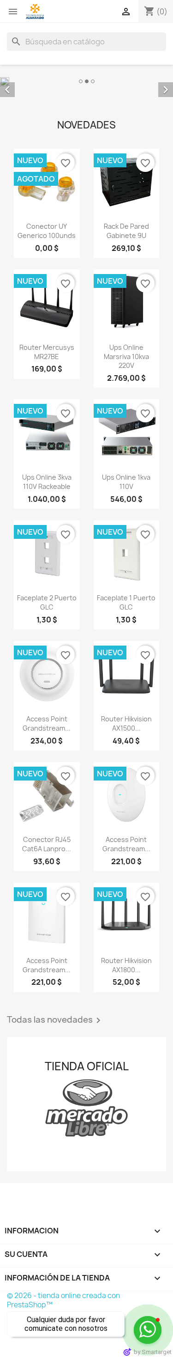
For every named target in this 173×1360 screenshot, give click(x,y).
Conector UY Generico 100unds (47, 231)
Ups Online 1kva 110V (126, 482)
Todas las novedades (55, 1020)
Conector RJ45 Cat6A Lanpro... (46, 844)
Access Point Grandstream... (47, 723)
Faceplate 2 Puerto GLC (47, 602)
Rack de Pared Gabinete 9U (126, 231)
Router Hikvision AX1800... (126, 965)
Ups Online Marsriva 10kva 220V (126, 356)
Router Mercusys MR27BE (46, 352)
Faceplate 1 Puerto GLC (126, 602)
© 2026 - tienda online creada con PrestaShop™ (63, 1300)
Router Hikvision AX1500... (126, 723)
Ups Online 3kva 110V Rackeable (47, 482)
